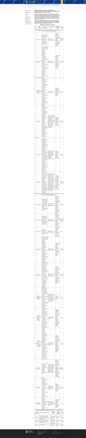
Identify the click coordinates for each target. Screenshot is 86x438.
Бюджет (26, 11)
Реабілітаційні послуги (28, 22)
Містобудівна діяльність (28, 21)
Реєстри (26, 13)
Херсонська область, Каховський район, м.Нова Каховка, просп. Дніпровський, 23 (42, 431)
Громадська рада (27, 20)
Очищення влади (27, 14)
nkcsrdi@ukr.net (54, 410)
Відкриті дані (27, 19)
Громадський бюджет (28, 12)
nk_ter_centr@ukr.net (47, 31)
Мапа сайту (55, 431)
